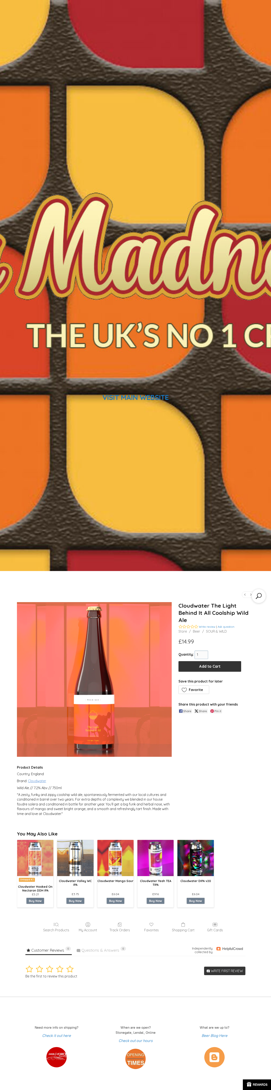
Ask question (226, 626)
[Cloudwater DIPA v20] (195, 858)
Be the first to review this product (51, 976)
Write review (207, 626)
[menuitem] (245, 595)
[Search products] (259, 596)
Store (182, 631)
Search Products (56, 930)
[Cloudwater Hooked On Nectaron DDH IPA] (35, 858)
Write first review (226, 971)
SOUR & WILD (216, 631)
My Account (88, 930)
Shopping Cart (183, 930)
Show (257, 1084)
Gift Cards (215, 930)
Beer (196, 631)
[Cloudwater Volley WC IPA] (75, 858)
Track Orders (119, 930)
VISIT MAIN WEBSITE (135, 397)
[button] (193, 689)
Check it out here (56, 1035)
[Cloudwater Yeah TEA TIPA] (155, 858)
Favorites (151, 930)
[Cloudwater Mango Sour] (115, 858)
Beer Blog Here (214, 1035)
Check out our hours (136, 1040)
